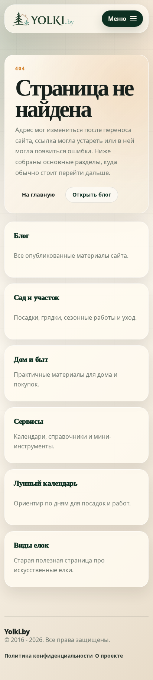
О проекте (109, 656)
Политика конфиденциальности (48, 656)
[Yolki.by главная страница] (43, 19)
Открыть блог (91, 194)
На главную (38, 194)
